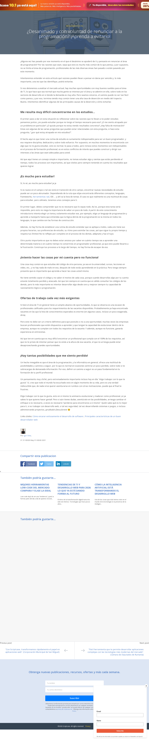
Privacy (87, 726)
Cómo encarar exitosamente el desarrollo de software (58, 416)
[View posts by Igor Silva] (23, 431)
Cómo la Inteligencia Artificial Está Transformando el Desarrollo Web (108, 489)
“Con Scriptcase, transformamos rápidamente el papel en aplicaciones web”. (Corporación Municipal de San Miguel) (32, 650)
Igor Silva (27, 435)
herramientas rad (41, 196)
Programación (74, 25)
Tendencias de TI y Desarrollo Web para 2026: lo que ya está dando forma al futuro (74, 489)
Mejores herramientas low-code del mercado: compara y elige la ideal (35, 487)
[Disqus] (74, 551)
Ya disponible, (111, 5)
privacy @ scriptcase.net (65, 709)
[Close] (146, 686)
